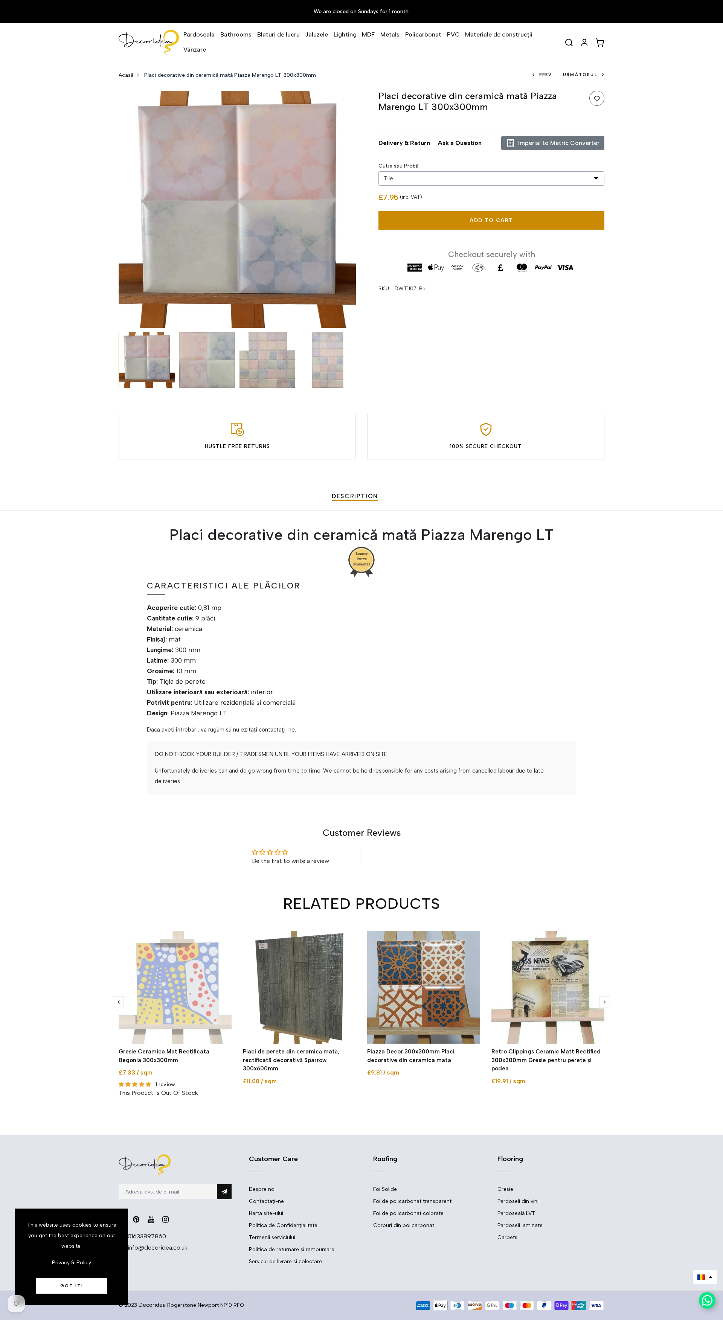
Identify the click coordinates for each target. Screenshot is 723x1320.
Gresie (505, 1189)
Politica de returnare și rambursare (291, 1249)
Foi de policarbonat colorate (408, 1213)
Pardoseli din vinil (518, 1201)
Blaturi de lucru (278, 34)
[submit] (224, 1191)
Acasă (126, 75)
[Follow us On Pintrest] (136, 1219)
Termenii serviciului (272, 1237)
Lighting (345, 34)
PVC (453, 34)
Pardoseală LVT (516, 1213)
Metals (390, 34)
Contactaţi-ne (266, 1201)
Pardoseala (199, 34)
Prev (545, 74)
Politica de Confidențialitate (283, 1225)
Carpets (507, 1237)
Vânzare (194, 49)
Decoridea (152, 1305)
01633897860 (147, 1236)
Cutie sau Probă (398, 166)
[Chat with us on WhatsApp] (707, 1300)
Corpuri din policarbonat (403, 1225)
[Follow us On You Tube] (151, 1219)
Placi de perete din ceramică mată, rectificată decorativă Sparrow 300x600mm (291, 1060)
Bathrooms (236, 34)
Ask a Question (460, 142)
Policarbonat (423, 34)
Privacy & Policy (71, 1262)
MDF (368, 34)
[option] (237, 209)
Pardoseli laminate (520, 1225)
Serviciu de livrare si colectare (285, 1261)
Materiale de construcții (498, 34)
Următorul (580, 74)
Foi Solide (385, 1189)
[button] (705, 1277)
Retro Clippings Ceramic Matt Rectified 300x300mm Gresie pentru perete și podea (546, 1060)
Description (355, 496)
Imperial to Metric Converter (558, 142)
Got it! (71, 1285)
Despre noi (262, 1189)
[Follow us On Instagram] (165, 1219)
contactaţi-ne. (277, 729)
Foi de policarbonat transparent (412, 1201)
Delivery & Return (404, 142)
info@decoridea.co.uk (158, 1247)
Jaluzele (316, 34)
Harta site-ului (266, 1213)
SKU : (385, 288)
